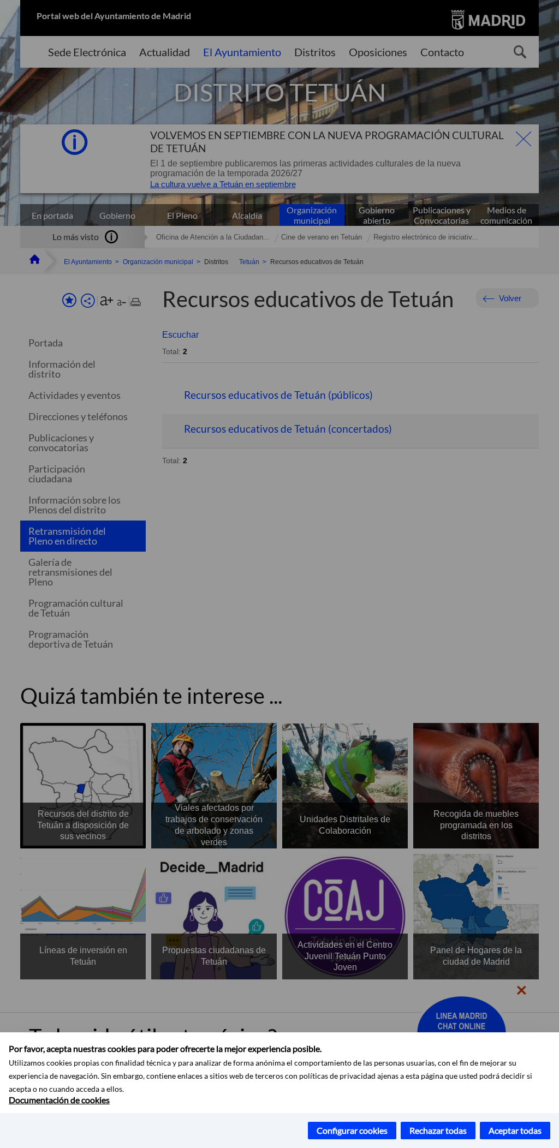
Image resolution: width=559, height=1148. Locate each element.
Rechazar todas (438, 1130)
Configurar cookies (352, 1130)
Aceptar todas (515, 1130)
